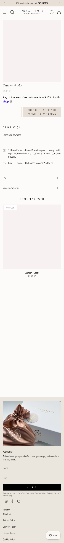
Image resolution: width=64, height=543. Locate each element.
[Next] (59, 3)
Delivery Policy (9, 526)
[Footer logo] (32, 423)
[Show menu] (4, 12)
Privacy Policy (46, 493)
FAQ (4, 178)
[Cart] (59, 12)
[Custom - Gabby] (32, 237)
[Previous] (4, 3)
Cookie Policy (9, 539)
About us (7, 514)
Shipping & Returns (11, 188)
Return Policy (9, 520)
